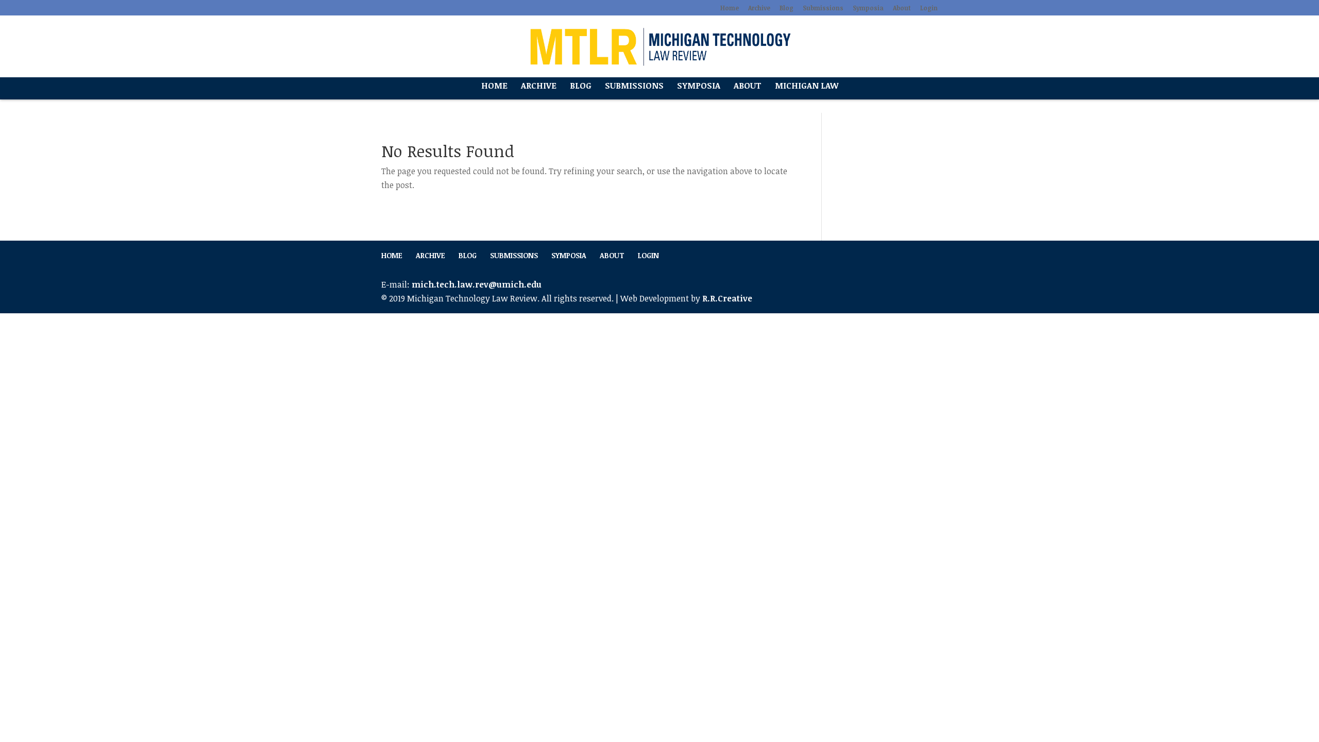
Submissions (823, 8)
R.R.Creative (727, 298)
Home (729, 8)
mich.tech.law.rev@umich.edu (477, 284)
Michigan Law (806, 86)
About (902, 8)
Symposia (868, 8)
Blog (786, 8)
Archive (759, 8)
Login (929, 8)
